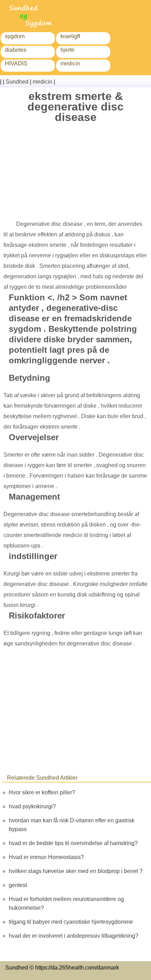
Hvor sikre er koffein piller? (42, 792)
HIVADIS (16, 63)
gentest (18, 885)
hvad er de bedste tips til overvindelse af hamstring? (73, 843)
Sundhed (17, 82)
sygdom (15, 36)
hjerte (67, 50)
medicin (70, 63)
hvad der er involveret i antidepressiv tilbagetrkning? (73, 936)
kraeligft (70, 36)
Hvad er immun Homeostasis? (46, 857)
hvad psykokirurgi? (32, 806)
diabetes (15, 50)
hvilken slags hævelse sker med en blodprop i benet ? (76, 871)
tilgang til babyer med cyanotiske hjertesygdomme (71, 922)
